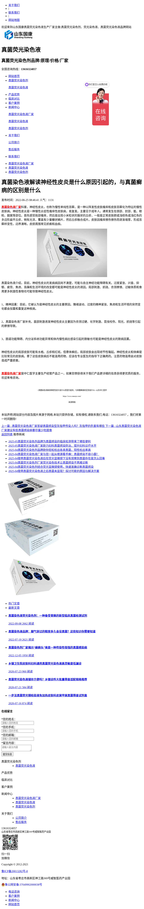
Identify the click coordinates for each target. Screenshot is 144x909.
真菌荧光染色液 (18, 87)
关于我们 (14, 5)
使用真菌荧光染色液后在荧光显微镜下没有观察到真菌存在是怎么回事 (56, 458)
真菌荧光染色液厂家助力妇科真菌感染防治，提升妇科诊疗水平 (52, 445)
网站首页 (14, 76)
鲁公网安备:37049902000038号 (23, 884)
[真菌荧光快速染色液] (31, 514)
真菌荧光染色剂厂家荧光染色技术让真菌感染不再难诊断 (48, 462)
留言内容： (9, 743)
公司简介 (14, 142)
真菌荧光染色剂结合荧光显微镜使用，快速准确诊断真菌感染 (51, 466)
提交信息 (7, 754)
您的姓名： (9, 719)
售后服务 (14, 149)
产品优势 (14, 94)
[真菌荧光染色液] (31, 555)
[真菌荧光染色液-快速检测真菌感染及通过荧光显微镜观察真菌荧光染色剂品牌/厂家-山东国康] (18, 39)
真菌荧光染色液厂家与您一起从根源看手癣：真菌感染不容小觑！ (53, 454)
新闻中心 (14, 107)
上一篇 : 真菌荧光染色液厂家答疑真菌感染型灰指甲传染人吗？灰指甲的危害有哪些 (53, 425)
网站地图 (14, 19)
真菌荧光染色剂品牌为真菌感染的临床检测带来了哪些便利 (49, 441)
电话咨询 (14, 891)
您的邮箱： (9, 735)
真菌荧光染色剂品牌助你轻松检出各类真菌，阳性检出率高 (49, 449)
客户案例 (14, 102)
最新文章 (14, 607)
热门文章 (14, 603)
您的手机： (9, 727)
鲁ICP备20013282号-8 (14, 871)
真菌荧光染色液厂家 (21, 114)
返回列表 (7, 434)
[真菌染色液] (31, 596)
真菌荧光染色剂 (18, 80)
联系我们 (14, 12)
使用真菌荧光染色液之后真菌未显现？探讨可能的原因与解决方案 (53, 471)
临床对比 (14, 98)
